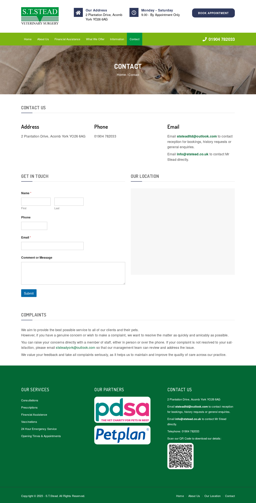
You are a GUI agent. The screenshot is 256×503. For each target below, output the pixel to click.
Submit (29, 293)
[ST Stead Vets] (45, 16)
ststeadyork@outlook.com (75, 347)
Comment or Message (36, 257)
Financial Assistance (67, 39)
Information (117, 39)
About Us (43, 39)
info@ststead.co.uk (193, 154)
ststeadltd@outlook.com (197, 136)
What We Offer (95, 39)
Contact (134, 39)
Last (56, 208)
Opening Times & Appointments (41, 436)
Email (26, 237)
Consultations (29, 400)
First (23, 208)
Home (28, 39)
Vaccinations (29, 422)
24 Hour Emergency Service (39, 429)
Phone (26, 217)
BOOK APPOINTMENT (213, 13)
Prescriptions (29, 407)
